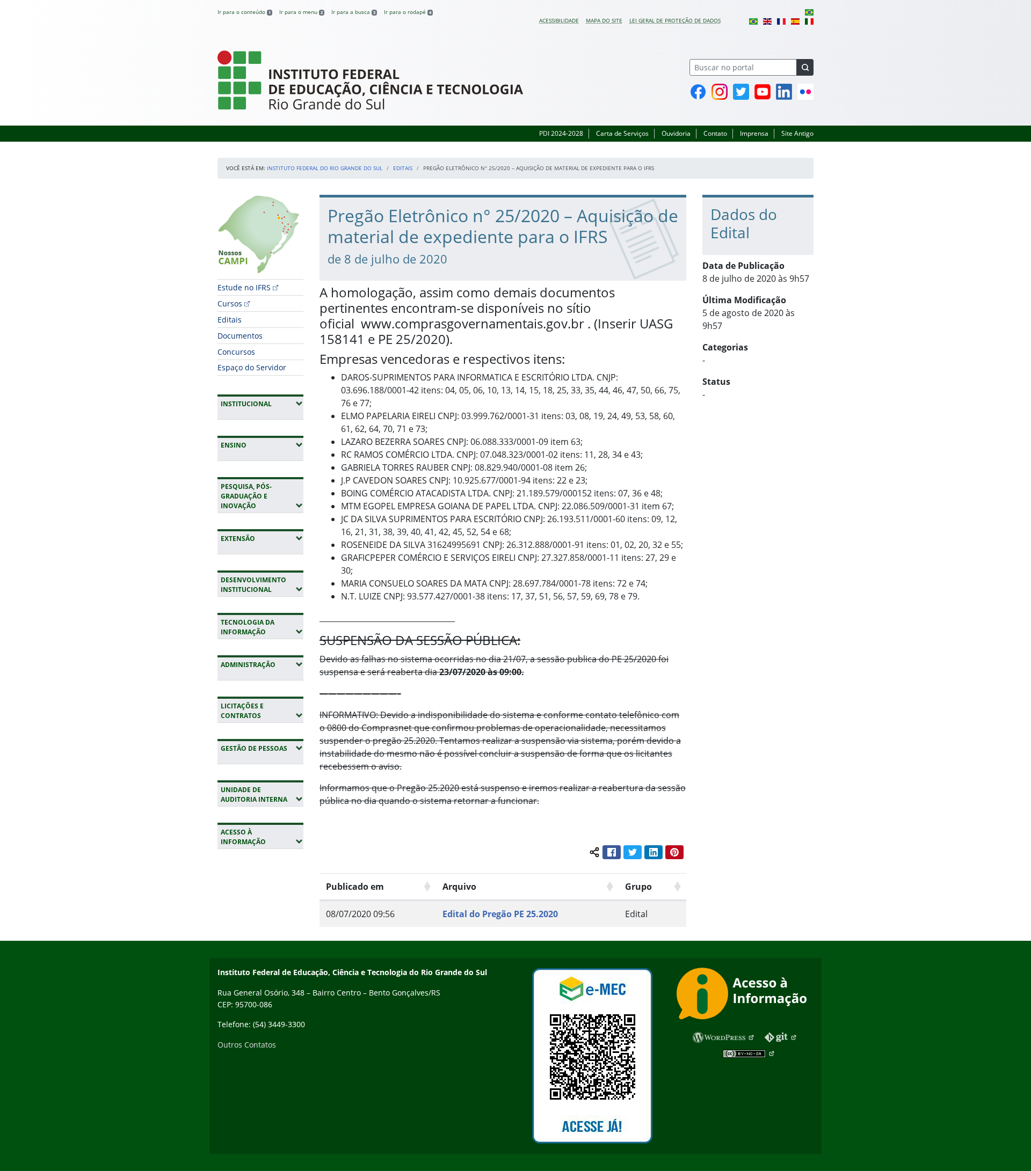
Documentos (240, 336)
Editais (402, 168)
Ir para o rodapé (407, 12)
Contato (715, 133)
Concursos (236, 352)
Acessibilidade (559, 20)
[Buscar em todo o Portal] (805, 67)
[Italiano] (809, 20)
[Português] (809, 12)
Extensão (262, 538)
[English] (767, 20)
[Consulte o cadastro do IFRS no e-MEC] (592, 1056)
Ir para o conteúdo (244, 12)
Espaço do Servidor (251, 367)
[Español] (795, 20)
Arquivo (459, 886)
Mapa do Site (604, 20)
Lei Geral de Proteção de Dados (675, 20)
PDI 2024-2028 (561, 133)
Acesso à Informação (262, 837)
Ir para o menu (301, 12)
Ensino (262, 445)
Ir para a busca (353, 12)
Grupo (638, 886)
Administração (262, 664)
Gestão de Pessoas (262, 748)
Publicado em (355, 886)
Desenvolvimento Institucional (262, 584)
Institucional (262, 403)
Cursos (229, 303)
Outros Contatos (246, 1045)
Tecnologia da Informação (262, 627)
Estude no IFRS (244, 287)
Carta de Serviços (622, 133)
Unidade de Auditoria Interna (262, 794)
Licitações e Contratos (262, 710)
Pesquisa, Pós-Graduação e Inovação (262, 496)
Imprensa (754, 133)
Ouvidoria (676, 133)
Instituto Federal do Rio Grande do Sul (324, 168)
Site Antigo (797, 133)
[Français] (781, 20)
